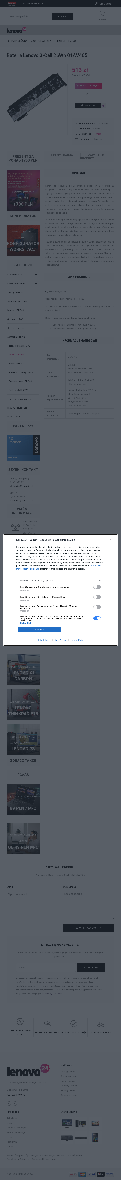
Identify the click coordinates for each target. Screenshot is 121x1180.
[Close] (111, 540)
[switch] (97, 587)
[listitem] (60, 580)
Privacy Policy (77, 640)
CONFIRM (39, 629)
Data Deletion (43, 640)
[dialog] (60, 590)
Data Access (60, 640)
